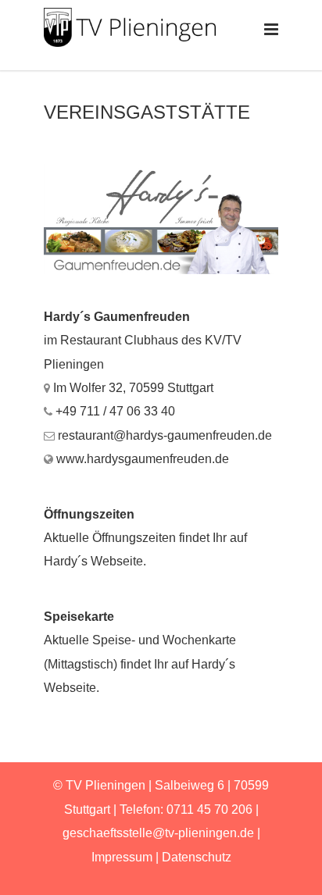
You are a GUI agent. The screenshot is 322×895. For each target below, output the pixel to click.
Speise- (113, 640)
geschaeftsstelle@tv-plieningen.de (158, 833)
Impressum (121, 857)
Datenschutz (196, 857)
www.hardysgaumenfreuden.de (142, 458)
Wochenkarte (199, 640)
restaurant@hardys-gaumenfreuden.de (165, 435)
